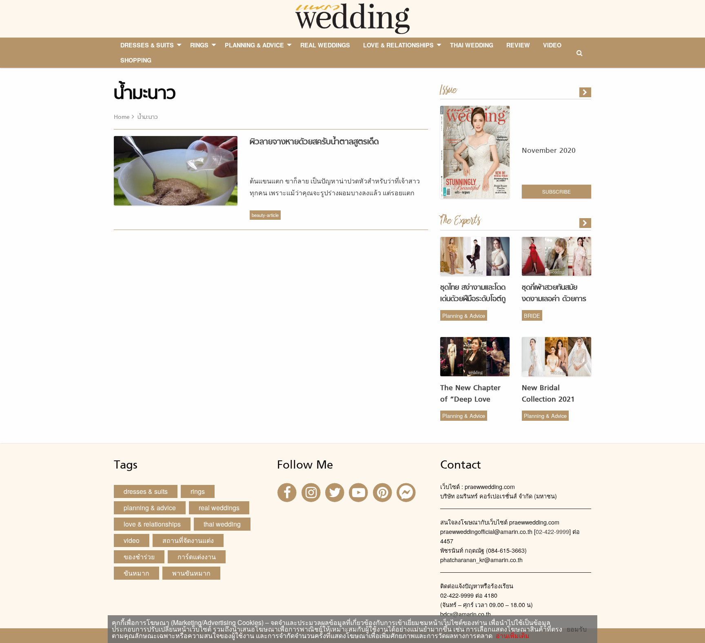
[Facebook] (288, 491)
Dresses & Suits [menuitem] (147, 45)
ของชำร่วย (139, 556)
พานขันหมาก (191, 573)
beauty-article (265, 215)
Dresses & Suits (146, 491)
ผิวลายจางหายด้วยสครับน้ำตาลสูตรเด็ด (314, 142)
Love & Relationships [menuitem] (398, 45)
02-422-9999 (552, 531)
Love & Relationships (152, 524)
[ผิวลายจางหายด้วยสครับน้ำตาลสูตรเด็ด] (586, 223)
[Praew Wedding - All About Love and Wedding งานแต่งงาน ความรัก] (352, 17)
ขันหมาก (136, 573)
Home (122, 117)
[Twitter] (336, 491)
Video (132, 540)
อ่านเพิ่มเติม (511, 635)
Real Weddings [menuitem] (325, 45)
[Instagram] (312, 491)
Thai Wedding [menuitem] (471, 45)
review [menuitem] (518, 45)
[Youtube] (359, 491)
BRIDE (532, 315)
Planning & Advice (463, 315)
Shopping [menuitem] (135, 60)
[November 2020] (586, 92)
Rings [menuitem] (199, 45)
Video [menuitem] (552, 45)
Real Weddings (219, 507)
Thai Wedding (222, 524)
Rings (198, 491)
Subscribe (556, 191)
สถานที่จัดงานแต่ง (188, 540)
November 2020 (549, 151)
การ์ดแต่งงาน (196, 556)
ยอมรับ (577, 629)
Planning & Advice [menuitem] (254, 45)
